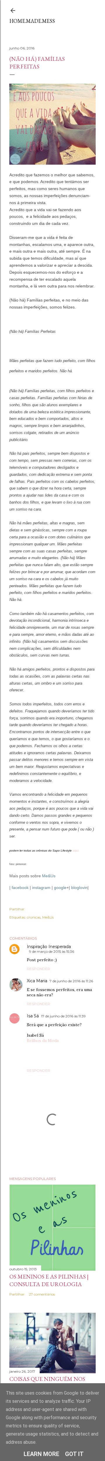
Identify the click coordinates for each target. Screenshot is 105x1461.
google (60, 887)
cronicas (34, 917)
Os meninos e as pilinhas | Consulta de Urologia (49, 1280)
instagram (41, 887)
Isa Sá (33, 1016)
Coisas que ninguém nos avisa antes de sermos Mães (52, 1382)
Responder (38, 968)
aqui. (76, 850)
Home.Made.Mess (32, 21)
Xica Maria (37, 980)
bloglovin (79, 887)
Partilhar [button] (16, 909)
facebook (20, 887)
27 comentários (42, 1294)
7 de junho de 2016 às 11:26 (71, 981)
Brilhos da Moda (43, 1040)
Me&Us (48, 876)
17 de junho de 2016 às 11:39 (63, 1016)
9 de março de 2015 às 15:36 (51, 951)
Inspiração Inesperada (49, 946)
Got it (74, 1453)
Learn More (41, 1453)
